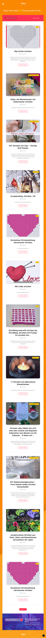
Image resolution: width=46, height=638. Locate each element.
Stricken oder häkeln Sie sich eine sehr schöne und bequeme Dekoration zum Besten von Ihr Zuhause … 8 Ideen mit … (23, 432)
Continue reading (23, 64)
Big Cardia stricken (23, 51)
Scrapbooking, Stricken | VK (23, 196)
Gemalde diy (35, 357)
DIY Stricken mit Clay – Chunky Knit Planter (23, 147)
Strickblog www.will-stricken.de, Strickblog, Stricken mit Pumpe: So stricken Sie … (23, 332)
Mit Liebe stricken (23, 286)
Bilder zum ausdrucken (33, 75)
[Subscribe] (21, 620)
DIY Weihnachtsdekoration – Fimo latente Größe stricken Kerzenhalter (23, 484)
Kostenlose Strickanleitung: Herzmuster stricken (23, 241)
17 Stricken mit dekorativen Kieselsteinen (23, 383)
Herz (37, 27)
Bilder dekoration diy (34, 121)
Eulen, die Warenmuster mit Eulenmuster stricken (23, 100)
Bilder (23, 4)
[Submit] (15, 18)
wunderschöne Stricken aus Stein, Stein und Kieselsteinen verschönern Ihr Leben (23, 537)
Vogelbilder (35, 172)
